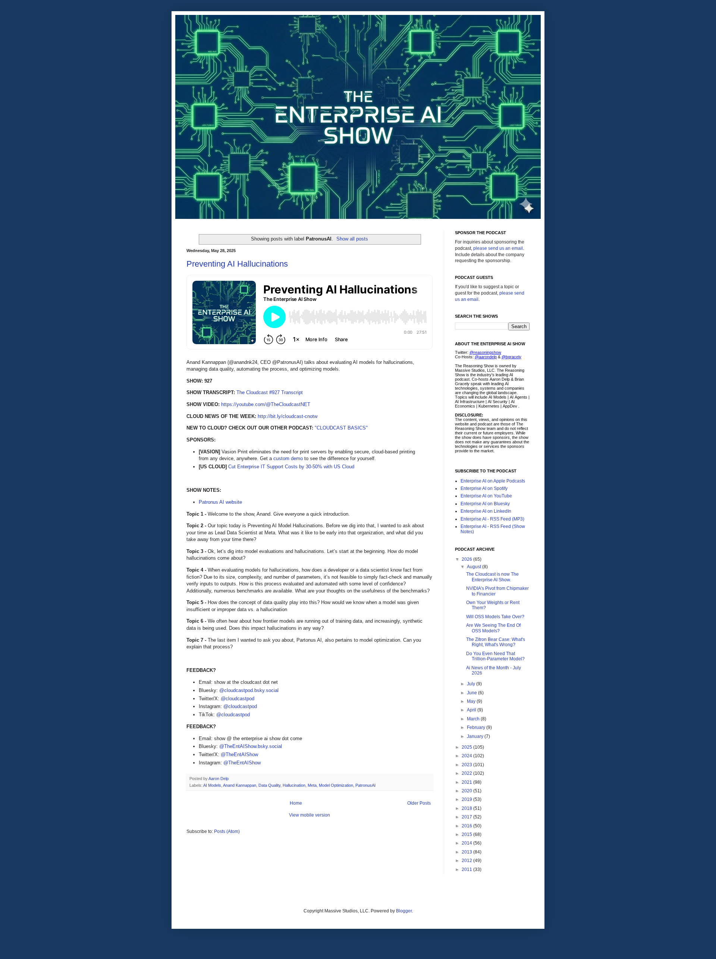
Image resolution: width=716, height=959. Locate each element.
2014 (467, 843)
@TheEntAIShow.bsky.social (250, 746)
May (472, 701)
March (474, 718)
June (472, 692)
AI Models (212, 785)
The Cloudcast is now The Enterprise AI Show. (492, 577)
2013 (467, 852)
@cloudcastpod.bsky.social (249, 690)
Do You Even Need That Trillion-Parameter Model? (495, 656)
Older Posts (419, 803)
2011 (467, 869)
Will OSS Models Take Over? (495, 616)
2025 (467, 747)
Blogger (404, 911)
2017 (467, 817)
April (472, 710)
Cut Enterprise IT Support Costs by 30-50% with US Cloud (291, 466)
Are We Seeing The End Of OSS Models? (493, 628)
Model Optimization (336, 785)
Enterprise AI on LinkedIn (486, 511)
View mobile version (309, 815)
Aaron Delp (219, 778)
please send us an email (498, 248)
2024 (467, 755)
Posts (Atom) (227, 831)
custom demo (288, 458)
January (475, 736)
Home (296, 803)
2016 (467, 825)
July (471, 683)
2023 (467, 764)
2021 (467, 782)
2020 (467, 790)
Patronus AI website (220, 502)
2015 (467, 834)
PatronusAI (365, 785)
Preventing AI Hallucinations (237, 263)
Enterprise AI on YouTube (486, 496)
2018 (467, 808)
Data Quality (269, 785)
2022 (467, 773)
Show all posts (352, 239)
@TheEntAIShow (239, 754)
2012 (467, 860)
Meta (312, 785)
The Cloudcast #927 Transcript (269, 392)
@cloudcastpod (237, 698)
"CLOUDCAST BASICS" (341, 428)
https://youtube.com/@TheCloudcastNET (265, 404)
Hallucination (294, 785)
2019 (467, 799)
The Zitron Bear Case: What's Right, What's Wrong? (495, 642)
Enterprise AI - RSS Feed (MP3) (492, 519)
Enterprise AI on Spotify (484, 488)
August (474, 566)
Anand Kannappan (239, 785)
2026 (467, 559)
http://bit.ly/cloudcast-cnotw (287, 416)
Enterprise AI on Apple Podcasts (493, 481)
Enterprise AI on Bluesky (485, 503)
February (476, 727)
